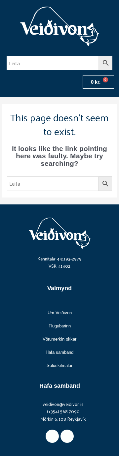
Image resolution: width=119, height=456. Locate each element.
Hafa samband (59, 352)
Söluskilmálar (59, 365)
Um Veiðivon (60, 312)
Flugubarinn (60, 325)
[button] (8, 81)
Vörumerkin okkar (59, 339)
